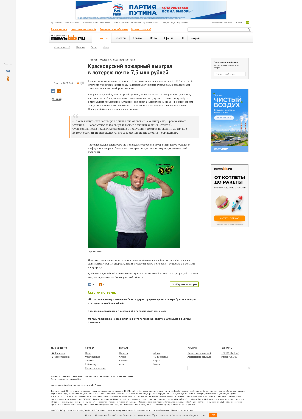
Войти (239, 22)
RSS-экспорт (91, 364)
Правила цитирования (182, 410)
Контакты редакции (95, 368)
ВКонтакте (59, 353)
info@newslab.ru (229, 356)
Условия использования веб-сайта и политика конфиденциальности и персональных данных (92, 376)
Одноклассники (62, 356)
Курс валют (182, 22)
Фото (122, 364)
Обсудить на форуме (186, 284)
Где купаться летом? (141, 29)
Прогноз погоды (151, 22)
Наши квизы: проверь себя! (83, 29)
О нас (88, 353)
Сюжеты (123, 360)
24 (82, 83)
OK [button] (213, 415)
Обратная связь (92, 356)
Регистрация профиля (222, 22)
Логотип (89, 360)
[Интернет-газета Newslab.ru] (69, 38)
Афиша (156, 353)
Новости (94, 59)
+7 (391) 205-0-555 (230, 353)
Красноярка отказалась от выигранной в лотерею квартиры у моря (127, 310)
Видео (156, 364)
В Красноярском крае (124, 59)
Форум (156, 360)
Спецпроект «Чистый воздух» (114, 29)
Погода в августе (59, 29)
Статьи (122, 356)
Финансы (56, 98)
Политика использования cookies (66, 379)
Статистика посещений (199, 353)
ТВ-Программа (160, 356)
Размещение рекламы (199, 356)
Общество (105, 59)
